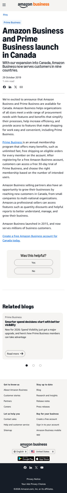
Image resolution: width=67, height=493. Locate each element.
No (33, 271)
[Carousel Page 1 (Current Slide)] (27, 365)
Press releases (43, 406)
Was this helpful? (33, 255)
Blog (38, 389)
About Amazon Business (15, 389)
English (20, 451)
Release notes (43, 401)
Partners (8, 401)
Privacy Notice (33, 479)
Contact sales (10, 419)
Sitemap (8, 430)
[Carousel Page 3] (40, 365)
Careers (7, 406)
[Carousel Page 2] (33, 365)
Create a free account (46, 419)
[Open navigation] (4, 4)
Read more (13, 353)
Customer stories (12, 395)
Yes (33, 262)
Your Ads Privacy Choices (34, 484)
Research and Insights (46, 395)
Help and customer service (16, 424)
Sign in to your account (47, 424)
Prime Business (12, 142)
